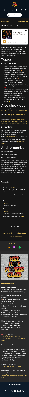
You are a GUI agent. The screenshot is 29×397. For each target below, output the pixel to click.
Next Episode (7, 233)
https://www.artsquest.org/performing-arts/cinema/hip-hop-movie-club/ (14, 338)
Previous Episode (16, 237)
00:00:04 (6, 203)
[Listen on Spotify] (19, 247)
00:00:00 (12, 188)
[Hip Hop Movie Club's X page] (7, 10)
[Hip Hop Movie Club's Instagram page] (11, 10)
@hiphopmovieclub (12, 136)
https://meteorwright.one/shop (12, 366)
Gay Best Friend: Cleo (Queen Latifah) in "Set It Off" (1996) (14, 110)
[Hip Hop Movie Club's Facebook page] (4, 10)
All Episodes (21, 233)
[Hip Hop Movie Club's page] (20, 10)
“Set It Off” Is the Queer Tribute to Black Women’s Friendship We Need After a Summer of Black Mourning (14, 121)
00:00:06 (6, 212)
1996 (22, 217)
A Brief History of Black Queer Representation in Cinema (13, 115)
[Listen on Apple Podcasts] (14, 247)
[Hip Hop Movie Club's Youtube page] (15, 10)
